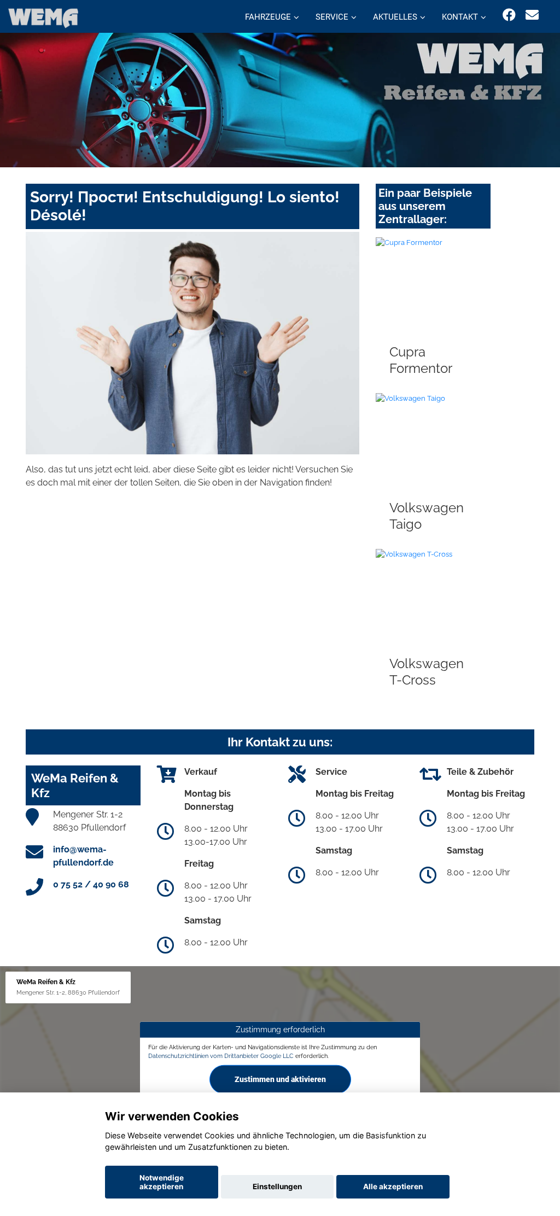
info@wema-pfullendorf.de (83, 856)
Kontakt (460, 17)
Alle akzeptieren (393, 1186)
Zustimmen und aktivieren (280, 1078)
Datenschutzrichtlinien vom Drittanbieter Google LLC (221, 1056)
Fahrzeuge (268, 17)
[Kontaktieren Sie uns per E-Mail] (532, 15)
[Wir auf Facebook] (509, 15)
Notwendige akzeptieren (161, 1182)
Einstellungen (277, 1186)
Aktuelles (395, 17)
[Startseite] (43, 18)
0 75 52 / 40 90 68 (91, 884)
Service (332, 17)
